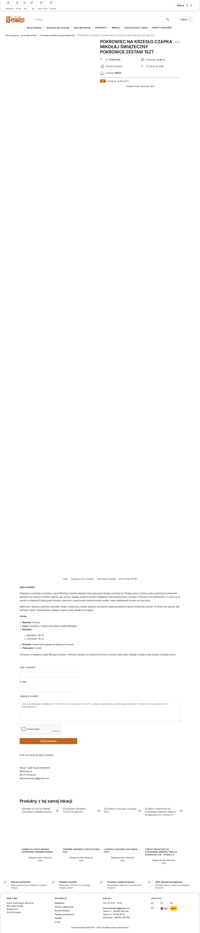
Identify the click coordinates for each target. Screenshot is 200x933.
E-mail (23, 681)
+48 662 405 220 (122, 917)
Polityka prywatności (64, 914)
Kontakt (58, 918)
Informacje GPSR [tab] (128, 578)
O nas (57, 922)
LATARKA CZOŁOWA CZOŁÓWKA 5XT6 (120, 850)
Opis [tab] (65, 578)
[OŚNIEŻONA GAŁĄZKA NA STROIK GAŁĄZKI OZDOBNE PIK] (179, 42)
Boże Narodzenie (29, 35)
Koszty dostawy (62, 910)
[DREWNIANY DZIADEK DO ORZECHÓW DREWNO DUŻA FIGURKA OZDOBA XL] (176, 42)
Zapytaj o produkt (29, 696)
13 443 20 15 (118, 914)
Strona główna (11, 35)
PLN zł (180, 5)
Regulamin (59, 903)
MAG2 (118, 73)
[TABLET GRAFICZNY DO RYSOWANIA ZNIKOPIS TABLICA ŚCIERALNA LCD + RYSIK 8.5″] (163, 826)
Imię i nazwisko (27, 667)
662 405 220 (123, 911)
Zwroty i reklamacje (64, 907)
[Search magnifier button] (168, 19)
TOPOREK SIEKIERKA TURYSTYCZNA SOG (81, 850)
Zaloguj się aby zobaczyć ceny (140, 86)
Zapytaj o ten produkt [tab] (82, 578)
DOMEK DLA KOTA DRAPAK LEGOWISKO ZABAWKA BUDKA (37, 850)
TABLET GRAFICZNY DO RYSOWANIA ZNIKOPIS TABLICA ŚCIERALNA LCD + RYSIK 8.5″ (161, 852)
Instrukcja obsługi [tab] (106, 578)
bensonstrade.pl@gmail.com (116, 908)
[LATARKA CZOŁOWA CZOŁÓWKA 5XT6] (122, 826)
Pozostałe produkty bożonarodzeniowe (57, 35)
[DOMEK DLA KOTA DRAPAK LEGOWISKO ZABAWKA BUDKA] (40, 826)
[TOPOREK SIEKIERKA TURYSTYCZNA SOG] (81, 826)
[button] (103, 81)
